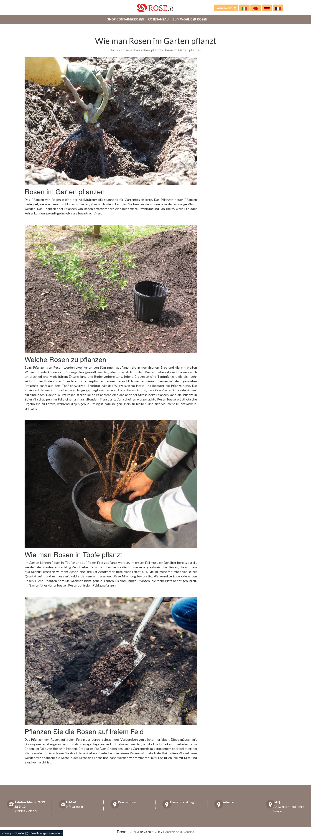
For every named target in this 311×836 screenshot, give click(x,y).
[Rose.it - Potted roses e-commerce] (255, 8)
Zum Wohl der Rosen (189, 19)
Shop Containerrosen (125, 19)
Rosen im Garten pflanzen (182, 50)
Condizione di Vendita (178, 832)
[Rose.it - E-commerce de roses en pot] (278, 8)
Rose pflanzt (152, 50)
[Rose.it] (155, 6)
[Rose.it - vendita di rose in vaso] (244, 8)
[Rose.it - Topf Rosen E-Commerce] (267, 8)
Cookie (19, 833)
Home (114, 50)
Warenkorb (225, 8)
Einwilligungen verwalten (45, 833)
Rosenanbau (158, 19)
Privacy (7, 833)
